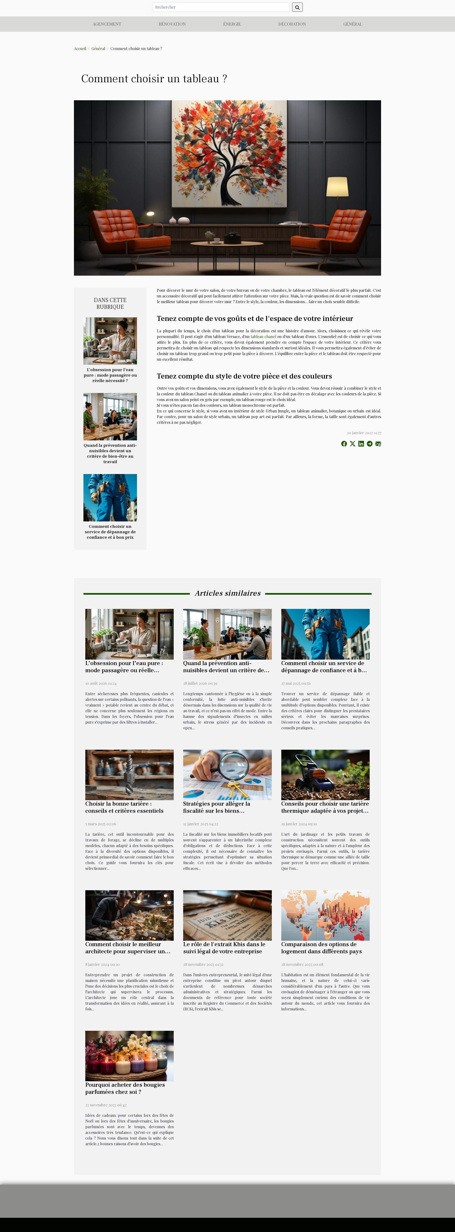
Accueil (80, 48)
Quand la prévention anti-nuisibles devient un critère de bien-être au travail (110, 454)
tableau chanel (263, 336)
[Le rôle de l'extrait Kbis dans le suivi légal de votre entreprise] (227, 915)
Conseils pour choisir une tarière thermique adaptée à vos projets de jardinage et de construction (325, 811)
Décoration (292, 24)
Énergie (232, 24)
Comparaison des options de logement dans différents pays (321, 947)
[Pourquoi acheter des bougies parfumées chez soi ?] (129, 1055)
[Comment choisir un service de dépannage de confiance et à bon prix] (110, 497)
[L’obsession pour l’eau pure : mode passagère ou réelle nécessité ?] (110, 340)
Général (352, 24)
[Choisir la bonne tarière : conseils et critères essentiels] (129, 774)
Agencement (107, 24)
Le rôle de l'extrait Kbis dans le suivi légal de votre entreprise (224, 947)
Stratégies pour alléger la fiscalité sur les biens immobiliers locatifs (216, 811)
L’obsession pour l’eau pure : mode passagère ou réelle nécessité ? (110, 375)
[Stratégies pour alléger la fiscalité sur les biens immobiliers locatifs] (227, 774)
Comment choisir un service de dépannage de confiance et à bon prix (110, 532)
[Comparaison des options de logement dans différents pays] (325, 915)
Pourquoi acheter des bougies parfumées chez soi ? (125, 1088)
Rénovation (172, 24)
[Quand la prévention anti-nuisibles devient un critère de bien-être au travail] (110, 416)
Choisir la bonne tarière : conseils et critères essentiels (124, 807)
